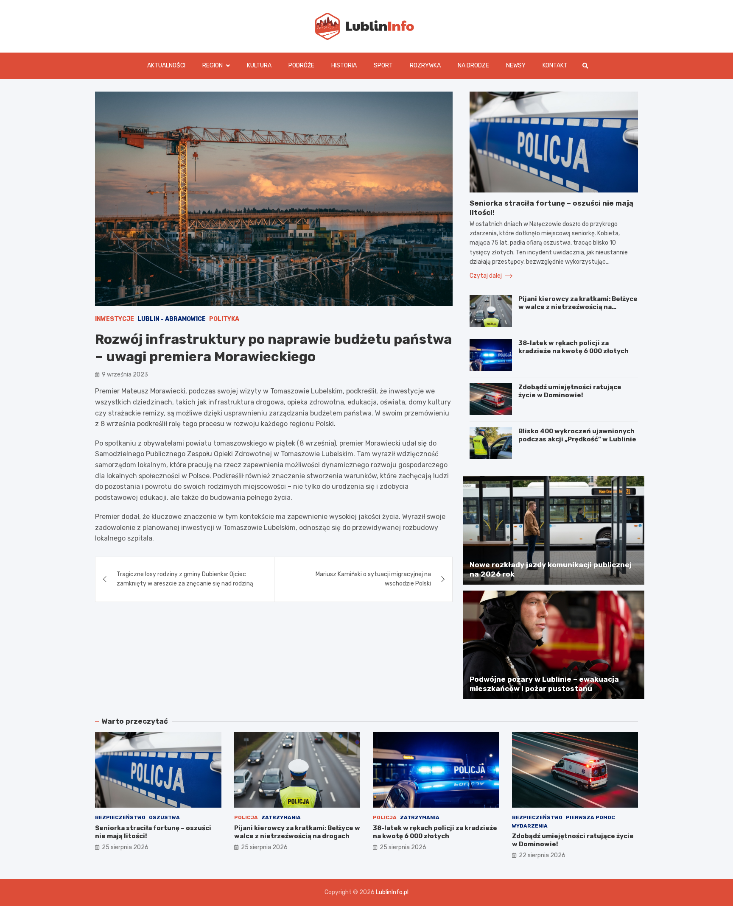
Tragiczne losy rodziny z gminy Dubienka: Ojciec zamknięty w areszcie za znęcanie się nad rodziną (185, 579)
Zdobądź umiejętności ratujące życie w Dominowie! (569, 391)
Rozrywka (425, 65)
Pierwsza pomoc (590, 817)
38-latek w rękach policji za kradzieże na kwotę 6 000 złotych (573, 347)
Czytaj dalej (486, 275)
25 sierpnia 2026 (125, 847)
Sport (383, 65)
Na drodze (473, 65)
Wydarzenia (530, 826)
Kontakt (555, 65)
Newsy (516, 65)
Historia (344, 65)
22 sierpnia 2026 (542, 855)
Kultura (259, 65)
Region (212, 65)
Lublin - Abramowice (171, 319)
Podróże (301, 65)
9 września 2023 (125, 374)
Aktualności (166, 65)
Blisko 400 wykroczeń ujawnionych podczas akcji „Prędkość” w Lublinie (577, 435)
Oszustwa (164, 817)
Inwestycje (114, 319)
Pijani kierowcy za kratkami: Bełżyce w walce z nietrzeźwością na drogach (578, 307)
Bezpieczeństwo (120, 817)
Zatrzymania (281, 817)
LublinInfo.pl (392, 892)
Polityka (224, 319)
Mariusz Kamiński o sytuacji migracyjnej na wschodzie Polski (373, 579)
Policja (246, 817)
